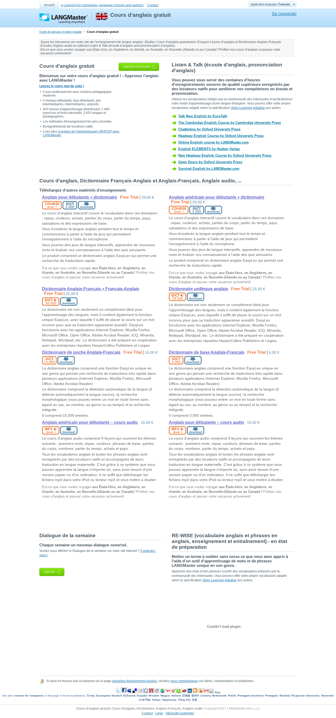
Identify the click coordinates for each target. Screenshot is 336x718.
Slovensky (313, 695)
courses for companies (29, 695)
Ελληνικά (129, 695)
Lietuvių (206, 695)
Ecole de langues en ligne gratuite (60, 31)
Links (159, 713)
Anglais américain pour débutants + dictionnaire (216, 197)
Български (103, 695)
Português (271, 695)
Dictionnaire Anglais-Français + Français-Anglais (90, 289)
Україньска (169, 699)
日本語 (186, 695)
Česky (91, 695)
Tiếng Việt (184, 699)
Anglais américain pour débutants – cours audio (90, 422)
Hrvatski (154, 695)
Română (285, 695)
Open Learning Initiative (248, 108)
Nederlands (219, 695)
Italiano (176, 695)
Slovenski (327, 695)
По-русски (298, 695)
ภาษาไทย (144, 699)
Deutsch (117, 695)
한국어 (195, 695)
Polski (232, 695)
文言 (194, 699)
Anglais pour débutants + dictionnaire (79, 197)
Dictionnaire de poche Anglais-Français (81, 352)
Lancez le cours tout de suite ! (61, 86)
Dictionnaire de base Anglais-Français (206, 352)
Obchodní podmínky (180, 713)
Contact (152, 5)
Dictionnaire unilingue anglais (198, 289)
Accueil (49, 5)
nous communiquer (184, 681)
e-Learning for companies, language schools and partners (102, 5)
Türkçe (156, 699)
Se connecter (284, 14)
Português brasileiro (251, 695)
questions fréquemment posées (134, 681)
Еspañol (142, 695)
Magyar (165, 695)
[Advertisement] (134, 515)
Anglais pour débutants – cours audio (206, 422)
